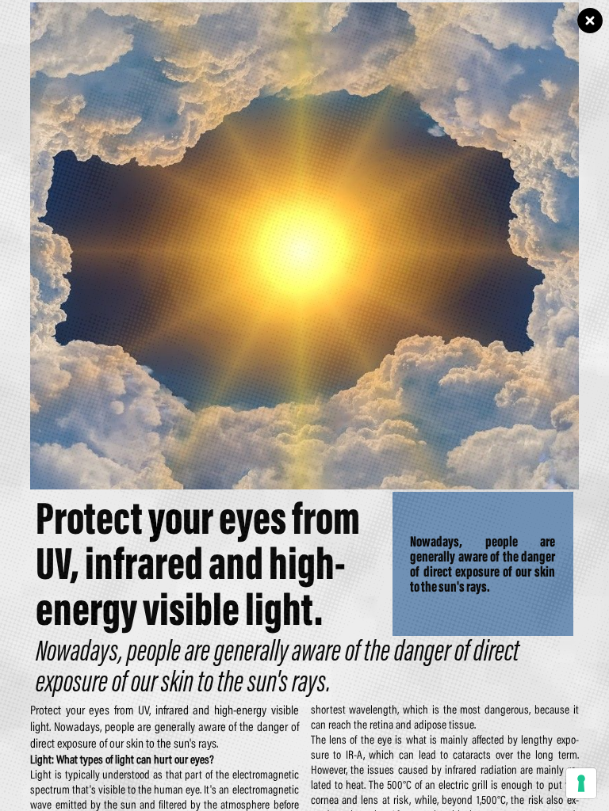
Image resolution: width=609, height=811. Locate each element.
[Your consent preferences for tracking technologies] (581, 783)
